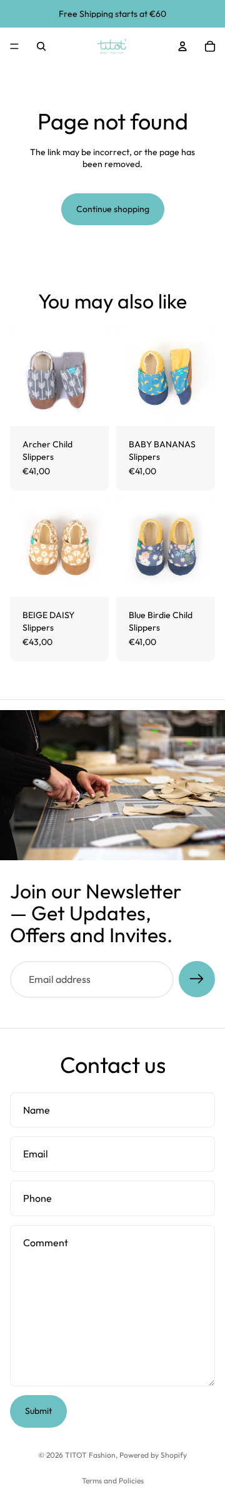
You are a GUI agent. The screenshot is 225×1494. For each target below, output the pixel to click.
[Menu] (14, 46)
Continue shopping (112, 209)
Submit (38, 1410)
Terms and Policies (113, 1480)
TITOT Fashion (90, 1455)
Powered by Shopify (153, 1455)
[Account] (182, 46)
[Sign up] (197, 979)
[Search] (41, 46)
